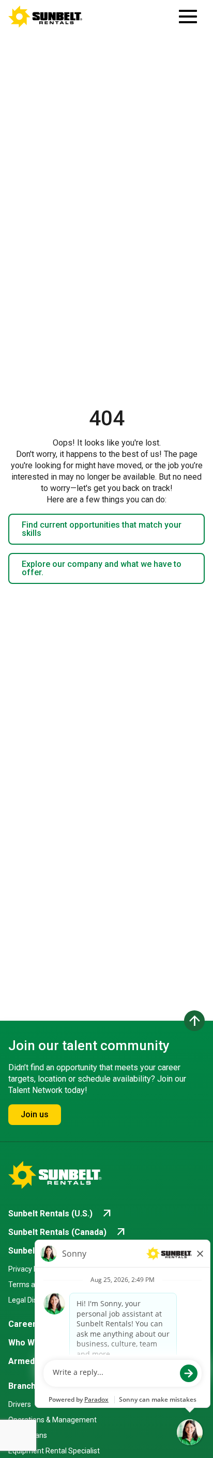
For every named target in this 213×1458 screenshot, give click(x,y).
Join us (35, 1114)
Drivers (19, 1404)
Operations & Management (52, 1420)
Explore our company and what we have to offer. (101, 568)
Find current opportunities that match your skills (101, 529)
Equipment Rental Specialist (54, 1451)
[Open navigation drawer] (188, 16)
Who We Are (32, 1343)
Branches (26, 1386)
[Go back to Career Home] (45, 16)
